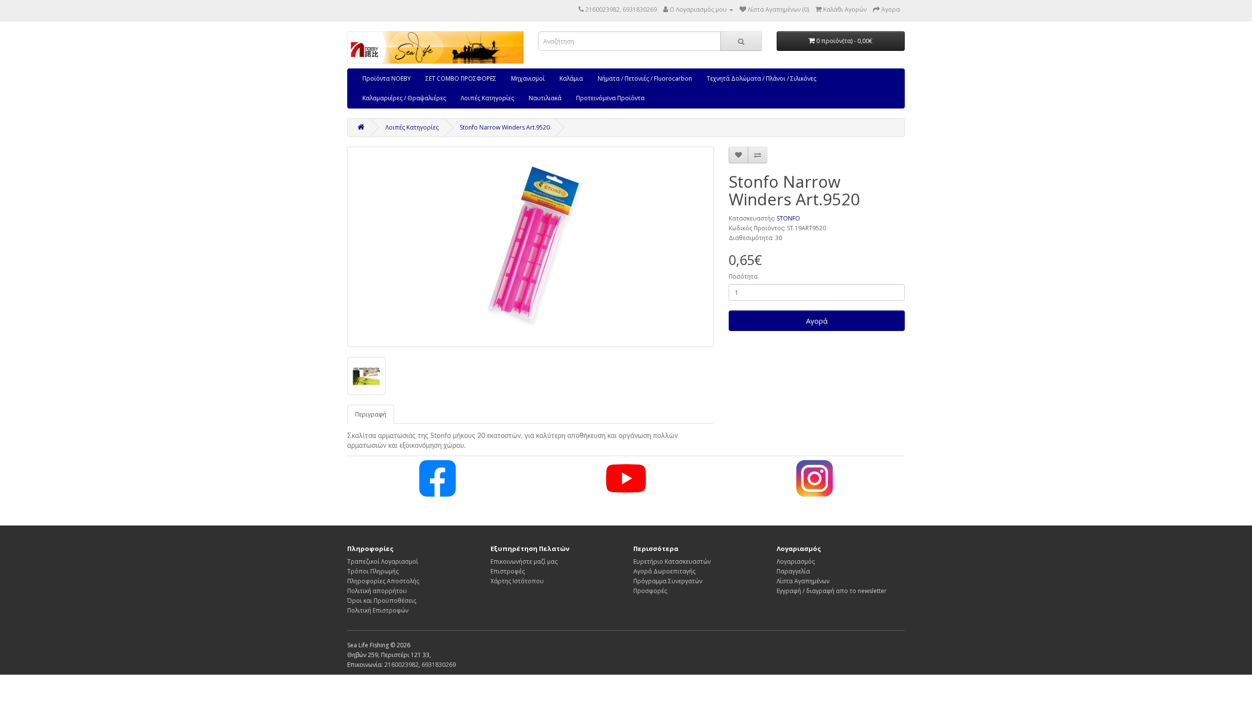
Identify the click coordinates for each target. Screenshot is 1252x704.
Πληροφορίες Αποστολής (383, 581)
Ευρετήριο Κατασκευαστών (672, 561)
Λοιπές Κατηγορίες (487, 98)
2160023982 (401, 664)
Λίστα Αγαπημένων (803, 581)
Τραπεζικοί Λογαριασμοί (382, 561)
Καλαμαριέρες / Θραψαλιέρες (404, 98)
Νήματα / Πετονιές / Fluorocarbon (645, 78)
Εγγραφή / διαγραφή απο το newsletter (832, 591)
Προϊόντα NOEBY (386, 78)
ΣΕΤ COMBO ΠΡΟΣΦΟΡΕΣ (460, 78)
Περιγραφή (370, 414)
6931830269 (439, 664)
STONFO (788, 218)
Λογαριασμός (796, 561)
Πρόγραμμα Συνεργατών (667, 581)
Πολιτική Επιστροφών (377, 610)
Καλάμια (571, 78)
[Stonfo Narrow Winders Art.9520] (530, 247)
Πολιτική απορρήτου (377, 591)
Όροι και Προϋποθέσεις (381, 600)
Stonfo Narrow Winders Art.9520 (505, 127)
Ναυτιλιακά (545, 98)
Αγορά (816, 321)
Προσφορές (650, 591)
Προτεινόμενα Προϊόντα (610, 98)
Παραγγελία (793, 571)
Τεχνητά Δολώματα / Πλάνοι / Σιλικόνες (761, 78)
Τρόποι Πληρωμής (373, 571)
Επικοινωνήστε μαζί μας (524, 561)
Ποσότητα (743, 276)
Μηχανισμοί (528, 78)
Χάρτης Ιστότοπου (517, 581)
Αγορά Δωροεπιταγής (664, 571)
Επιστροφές (508, 571)
